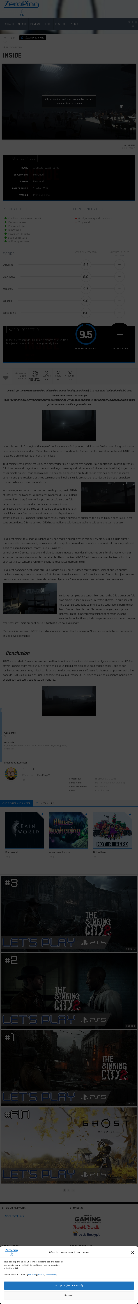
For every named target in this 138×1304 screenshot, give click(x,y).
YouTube (32, 1274)
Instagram (51, 1274)
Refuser (69, 1295)
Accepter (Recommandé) (69, 1285)
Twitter (41, 1274)
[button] (132, 1252)
